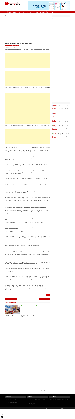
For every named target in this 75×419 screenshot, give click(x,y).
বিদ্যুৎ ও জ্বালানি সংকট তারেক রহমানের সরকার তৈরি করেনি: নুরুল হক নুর (63, 126)
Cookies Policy (59, 408)
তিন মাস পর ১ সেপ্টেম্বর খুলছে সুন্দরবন (63, 113)
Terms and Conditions (66, 408)
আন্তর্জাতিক (14, 12)
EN (52, 12)
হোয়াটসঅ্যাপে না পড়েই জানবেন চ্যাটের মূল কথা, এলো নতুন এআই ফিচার (63, 106)
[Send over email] (2, 415)
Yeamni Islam (13, 47)
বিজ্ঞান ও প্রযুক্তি (11, 45)
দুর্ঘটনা (34, 12)
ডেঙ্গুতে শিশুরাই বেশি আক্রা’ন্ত (9, 315)
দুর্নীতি (30, 12)
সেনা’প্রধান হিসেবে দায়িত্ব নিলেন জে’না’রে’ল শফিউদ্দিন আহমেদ (43, 389)
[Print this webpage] (2, 417)
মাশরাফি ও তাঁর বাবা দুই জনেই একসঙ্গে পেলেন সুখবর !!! (45, 298)
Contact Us (48, 408)
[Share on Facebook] (2, 410)
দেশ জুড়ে (19, 12)
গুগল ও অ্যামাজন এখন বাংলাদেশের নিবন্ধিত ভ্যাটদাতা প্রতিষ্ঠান (27, 316)
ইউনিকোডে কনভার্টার (43, 12)
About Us (44, 408)
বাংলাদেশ (9, 12)
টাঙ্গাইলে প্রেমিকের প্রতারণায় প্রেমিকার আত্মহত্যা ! (12, 298)
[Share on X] (2, 413)
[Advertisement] (27, 60)
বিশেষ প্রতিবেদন (17, 45)
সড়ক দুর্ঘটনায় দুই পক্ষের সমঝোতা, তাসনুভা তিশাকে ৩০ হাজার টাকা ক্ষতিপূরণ (63, 119)
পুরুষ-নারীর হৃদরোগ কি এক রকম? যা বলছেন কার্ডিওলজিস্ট (63, 134)
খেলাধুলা (37, 12)
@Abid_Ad (66, 108)
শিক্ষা (27, 12)
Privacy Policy (54, 408)
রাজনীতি (24, 12)
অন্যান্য (48, 12)
